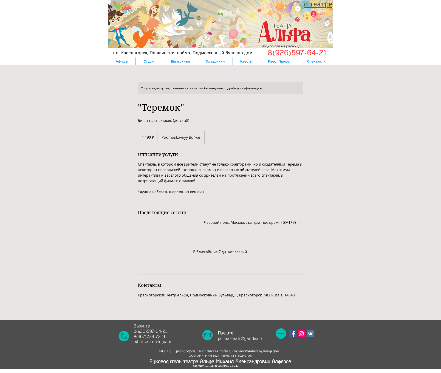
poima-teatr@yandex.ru (240, 338)
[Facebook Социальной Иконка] (292, 333)
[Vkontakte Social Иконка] (310, 333)
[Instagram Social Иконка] (301, 333)
